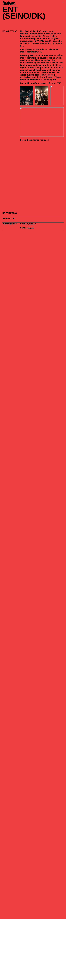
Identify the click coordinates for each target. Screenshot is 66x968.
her (21, 46)
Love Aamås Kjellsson (38, 140)
